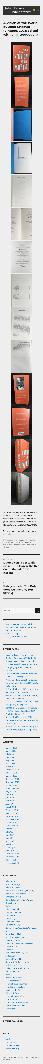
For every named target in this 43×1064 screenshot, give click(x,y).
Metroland (10, 956)
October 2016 (11, 860)
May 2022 (10, 760)
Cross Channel (12, 903)
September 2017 (12, 826)
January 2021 (11, 776)
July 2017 (9, 832)
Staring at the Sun (13, 990)
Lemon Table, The (14, 940)
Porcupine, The (12, 971)
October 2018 (11, 785)
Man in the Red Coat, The (17, 953)
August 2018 (11, 791)
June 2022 (10, 757)
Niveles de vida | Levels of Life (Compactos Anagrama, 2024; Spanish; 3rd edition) (22, 720)
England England (13, 912)
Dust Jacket (19, 542)
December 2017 (12, 816)
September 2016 (12, 863)
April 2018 (10, 804)
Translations (11, 999)
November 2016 (12, 857)
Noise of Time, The (14, 959)
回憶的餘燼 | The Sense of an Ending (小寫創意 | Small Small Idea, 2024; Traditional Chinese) (21, 711)
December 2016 (12, 854)
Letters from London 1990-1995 (19, 943)
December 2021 (12, 770)
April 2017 (10, 841)
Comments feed (12, 1045)
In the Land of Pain (14, 934)
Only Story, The (12, 965)
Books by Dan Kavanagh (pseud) (20, 890)
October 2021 (11, 773)
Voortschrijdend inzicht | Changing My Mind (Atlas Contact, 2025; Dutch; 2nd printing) (22, 683)
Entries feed (11, 1042)
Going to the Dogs (13, 925)
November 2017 (12, 819)
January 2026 (11, 748)
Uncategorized (12, 1009)
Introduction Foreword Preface (14, 545)
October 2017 (11, 822)
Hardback (27, 542)
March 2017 (11, 844)
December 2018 (12, 779)
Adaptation (10, 881)
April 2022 (10, 763)
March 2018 (11, 807)
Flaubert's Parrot (13, 922)
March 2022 (11, 766)
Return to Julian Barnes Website (20, 624)
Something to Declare (15, 987)
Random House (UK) (14, 630)
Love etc (9, 950)
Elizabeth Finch (12, 909)
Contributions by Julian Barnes (19, 900)
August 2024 (11, 751)
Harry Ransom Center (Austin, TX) (21, 627)
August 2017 (11, 829)
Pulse (8, 974)
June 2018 (10, 798)
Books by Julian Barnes (16, 894)
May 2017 (9, 838)
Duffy (8, 906)
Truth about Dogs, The (15, 1005)
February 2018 (12, 810)
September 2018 (12, 788)
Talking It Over (12, 993)
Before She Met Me (14, 887)
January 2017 (11, 850)
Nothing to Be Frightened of (18, 962)
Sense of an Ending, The (16, 984)
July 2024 (10, 754)
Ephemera (10, 915)
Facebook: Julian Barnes (16, 637)
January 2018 (11, 813)
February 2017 (12, 847)
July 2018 (9, 794)
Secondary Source (13, 981)
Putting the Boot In (14, 978)
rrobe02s (10, 540)
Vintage (6, 547)
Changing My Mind (14, 897)
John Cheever (31, 545)
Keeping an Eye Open (15, 937)
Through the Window (15, 996)
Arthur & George (13, 884)
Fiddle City (10, 918)
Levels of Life (11, 946)
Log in (8, 1039)
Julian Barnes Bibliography (13, 1057)
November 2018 (12, 782)
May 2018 (10, 801)
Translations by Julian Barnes (19, 1002)
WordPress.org (12, 1048)
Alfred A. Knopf (12, 633)
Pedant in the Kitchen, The (17, 968)
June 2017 (10, 835)
